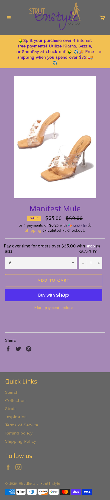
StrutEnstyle (28, 484)
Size (8, 251)
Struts (11, 408)
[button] (55, 225)
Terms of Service (21, 425)
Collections (16, 400)
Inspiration (16, 416)
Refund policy (18, 433)
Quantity (88, 251)
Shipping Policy (20, 441)
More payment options (53, 308)
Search (11, 392)
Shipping (33, 230)
